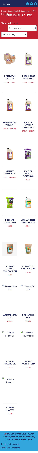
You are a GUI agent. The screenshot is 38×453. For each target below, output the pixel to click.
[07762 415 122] (27, 3)
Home (3, 11)
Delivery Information (10, 444)
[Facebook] (35, 3)
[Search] (34, 28)
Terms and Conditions (10, 447)
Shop (10, 11)
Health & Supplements (22, 11)
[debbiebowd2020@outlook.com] (31, 3)
